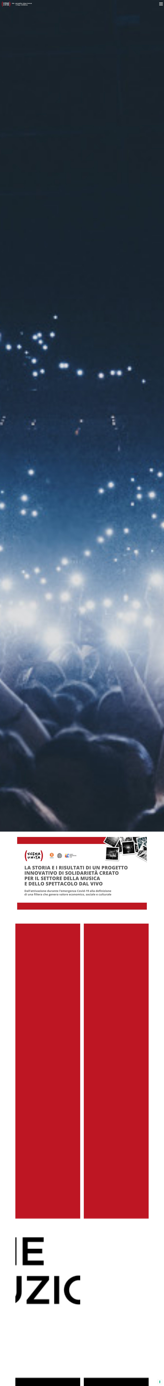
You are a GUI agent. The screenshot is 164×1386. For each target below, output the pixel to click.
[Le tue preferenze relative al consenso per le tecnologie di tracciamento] (160, 1382)
